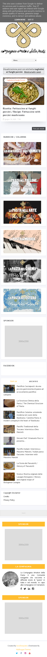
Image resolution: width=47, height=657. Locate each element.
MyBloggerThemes (23, 649)
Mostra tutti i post (32, 72)
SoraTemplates (22, 646)
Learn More (20, 20)
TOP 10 (13, 381)
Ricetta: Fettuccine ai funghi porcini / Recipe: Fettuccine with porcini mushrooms (21, 112)
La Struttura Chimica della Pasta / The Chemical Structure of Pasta (30, 403)
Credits (6, 496)
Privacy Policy (9, 500)
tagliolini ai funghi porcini (16, 80)
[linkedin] (29, 588)
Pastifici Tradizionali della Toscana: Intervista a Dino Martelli (28, 429)
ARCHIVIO (33, 381)
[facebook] (21, 588)
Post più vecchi (38, 129)
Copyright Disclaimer (12, 493)
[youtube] (29, 652)
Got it (31, 20)
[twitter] (25, 588)
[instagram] (33, 588)
